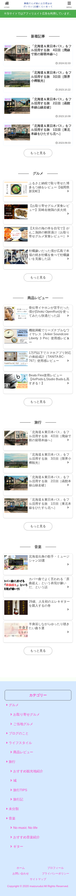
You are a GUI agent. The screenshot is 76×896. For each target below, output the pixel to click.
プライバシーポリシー (55, 873)
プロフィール (55, 867)
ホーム (21, 867)
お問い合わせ (20, 873)
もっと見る (38, 153)
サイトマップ (38, 879)
